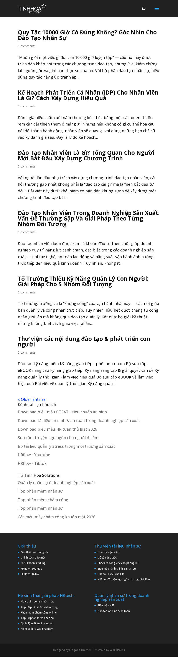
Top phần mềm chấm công (43, 499)
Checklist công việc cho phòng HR (117, 563)
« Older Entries (32, 399)
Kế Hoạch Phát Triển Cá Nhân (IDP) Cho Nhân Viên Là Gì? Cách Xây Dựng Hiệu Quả (88, 95)
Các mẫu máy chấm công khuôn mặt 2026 (56, 516)
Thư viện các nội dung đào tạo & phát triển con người (84, 341)
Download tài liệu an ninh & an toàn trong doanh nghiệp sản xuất (79, 420)
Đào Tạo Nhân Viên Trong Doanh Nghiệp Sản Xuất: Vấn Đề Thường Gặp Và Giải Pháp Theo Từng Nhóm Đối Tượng (89, 218)
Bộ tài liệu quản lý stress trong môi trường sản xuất (66, 446)
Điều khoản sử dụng (33, 563)
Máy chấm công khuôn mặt (37, 601)
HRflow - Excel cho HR (110, 574)
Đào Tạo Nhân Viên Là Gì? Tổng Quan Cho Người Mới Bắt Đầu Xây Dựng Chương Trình (86, 155)
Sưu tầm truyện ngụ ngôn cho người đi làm (58, 437)
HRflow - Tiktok (32, 463)
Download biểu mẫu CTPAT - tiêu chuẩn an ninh (62, 411)
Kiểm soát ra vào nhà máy (37, 629)
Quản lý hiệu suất (108, 552)
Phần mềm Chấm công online (39, 612)
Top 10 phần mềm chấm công (39, 607)
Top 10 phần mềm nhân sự (37, 618)
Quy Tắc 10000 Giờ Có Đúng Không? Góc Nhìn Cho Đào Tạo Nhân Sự (87, 35)
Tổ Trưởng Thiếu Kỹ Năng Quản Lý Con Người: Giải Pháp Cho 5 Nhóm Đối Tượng (83, 281)
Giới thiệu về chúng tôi (34, 552)
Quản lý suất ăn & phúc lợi (37, 623)
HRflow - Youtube (34, 454)
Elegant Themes (80, 650)
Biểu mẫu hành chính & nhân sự (117, 568)
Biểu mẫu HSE (105, 605)
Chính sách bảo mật (33, 557)
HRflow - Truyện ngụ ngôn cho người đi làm (123, 579)
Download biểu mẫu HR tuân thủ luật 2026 (57, 429)
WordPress (117, 650)
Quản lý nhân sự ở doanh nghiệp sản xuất (56, 482)
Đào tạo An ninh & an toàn (113, 611)
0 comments (27, 46)
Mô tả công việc (107, 557)
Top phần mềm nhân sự (40, 491)
